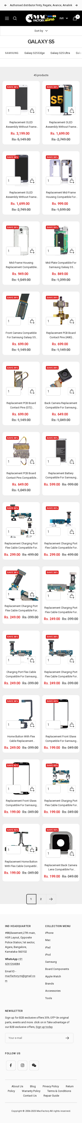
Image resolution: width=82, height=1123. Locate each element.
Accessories (53, 990)
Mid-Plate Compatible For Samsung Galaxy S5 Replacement (61, 265)
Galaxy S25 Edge (34, 53)
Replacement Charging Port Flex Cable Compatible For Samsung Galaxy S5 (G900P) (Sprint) (61, 803)
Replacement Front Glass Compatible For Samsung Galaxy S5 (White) (21, 803)
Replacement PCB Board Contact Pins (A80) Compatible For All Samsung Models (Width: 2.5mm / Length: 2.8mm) (61, 335)
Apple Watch (53, 976)
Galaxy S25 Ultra (60, 53)
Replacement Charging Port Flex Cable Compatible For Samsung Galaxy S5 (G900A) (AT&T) (21, 609)
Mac (47, 940)
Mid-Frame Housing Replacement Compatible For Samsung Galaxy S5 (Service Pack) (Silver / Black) (21, 265)
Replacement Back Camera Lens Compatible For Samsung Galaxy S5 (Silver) (60, 868)
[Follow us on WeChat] (34, 1065)
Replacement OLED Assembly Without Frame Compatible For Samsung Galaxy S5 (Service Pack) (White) (21, 125)
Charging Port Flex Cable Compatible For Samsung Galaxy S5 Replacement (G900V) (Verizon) (21, 674)
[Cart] (75, 18)
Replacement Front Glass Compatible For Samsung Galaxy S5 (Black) (60, 739)
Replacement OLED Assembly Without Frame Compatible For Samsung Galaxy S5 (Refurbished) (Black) (21, 195)
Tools (48, 998)
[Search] (15, 18)
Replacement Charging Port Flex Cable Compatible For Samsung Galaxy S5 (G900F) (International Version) (61, 546)
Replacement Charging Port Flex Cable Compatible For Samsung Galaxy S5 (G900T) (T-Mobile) (21, 546)
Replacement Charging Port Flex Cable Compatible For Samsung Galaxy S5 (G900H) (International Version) (60, 610)
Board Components (57, 969)
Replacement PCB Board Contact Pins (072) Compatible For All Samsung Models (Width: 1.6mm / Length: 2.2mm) (21, 406)
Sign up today (44, 1027)
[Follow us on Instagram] (22, 1065)
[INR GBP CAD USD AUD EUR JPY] (64, 18)
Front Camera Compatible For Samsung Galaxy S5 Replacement (21, 335)
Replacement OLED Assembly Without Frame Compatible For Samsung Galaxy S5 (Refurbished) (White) (60, 125)
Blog (33, 1086)
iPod (48, 954)
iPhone (49, 932)
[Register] (67, 1038)
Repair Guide (51, 1095)
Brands (49, 983)
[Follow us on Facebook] (11, 1065)
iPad (47, 947)
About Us (17, 1086)
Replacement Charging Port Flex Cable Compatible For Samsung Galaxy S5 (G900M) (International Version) (60, 674)
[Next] (51, 899)
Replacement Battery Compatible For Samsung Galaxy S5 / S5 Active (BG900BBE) (60, 476)
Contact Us (30, 1095)
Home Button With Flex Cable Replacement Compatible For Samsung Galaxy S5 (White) (21, 739)
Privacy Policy (51, 1086)
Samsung (51, 961)
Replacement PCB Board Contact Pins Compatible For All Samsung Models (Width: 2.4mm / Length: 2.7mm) (21, 476)
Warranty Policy (31, 1091)
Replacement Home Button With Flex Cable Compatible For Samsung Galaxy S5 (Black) (21, 864)
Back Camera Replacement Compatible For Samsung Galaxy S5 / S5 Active (61, 406)
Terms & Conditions (59, 1091)
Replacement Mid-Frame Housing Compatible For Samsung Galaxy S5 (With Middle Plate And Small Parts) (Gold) (60, 195)
